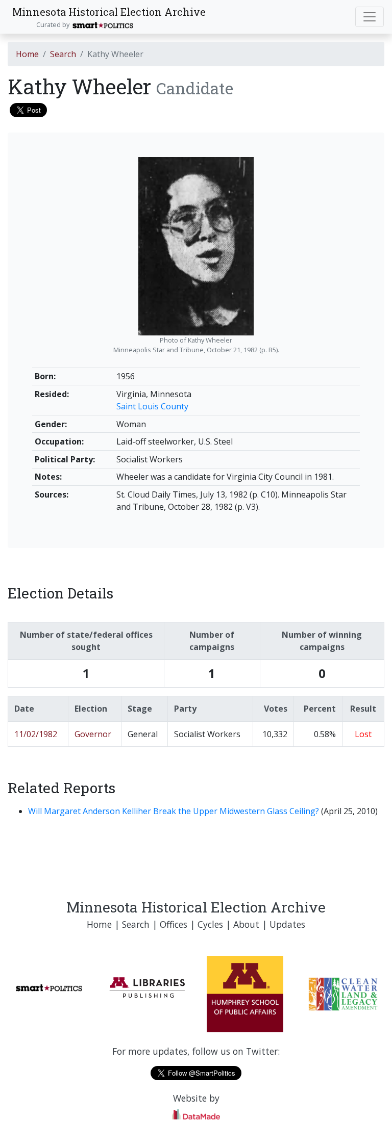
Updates (287, 924)
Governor (93, 734)
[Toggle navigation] (369, 17)
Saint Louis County (152, 406)
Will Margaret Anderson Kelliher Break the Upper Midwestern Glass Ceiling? (174, 811)
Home (27, 54)
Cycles (210, 924)
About (246, 924)
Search (63, 54)
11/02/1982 (35, 734)
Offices (173, 924)
